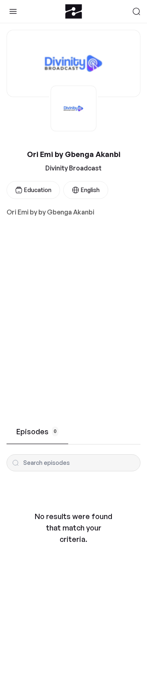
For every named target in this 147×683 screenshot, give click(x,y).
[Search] (136, 11)
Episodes (36, 431)
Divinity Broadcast (73, 168)
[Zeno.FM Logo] (73, 11)
